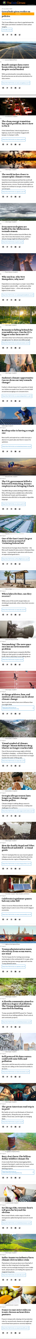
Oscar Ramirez (8, 116)
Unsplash (13, 893)
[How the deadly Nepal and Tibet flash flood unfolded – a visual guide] (18, 830)
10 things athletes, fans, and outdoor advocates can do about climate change (18, 696)
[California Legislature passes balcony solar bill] (18, 884)
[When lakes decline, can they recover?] (18, 579)
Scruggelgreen (8, 1151)
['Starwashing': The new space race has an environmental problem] (18, 629)
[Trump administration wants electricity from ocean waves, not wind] (18, 934)
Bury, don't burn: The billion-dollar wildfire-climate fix (16, 1157)
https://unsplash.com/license (22, 893)
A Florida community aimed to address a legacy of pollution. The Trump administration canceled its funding (17, 1005)
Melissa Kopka (8, 589)
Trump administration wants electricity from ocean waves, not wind (17, 951)
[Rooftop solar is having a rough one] (18, 416)
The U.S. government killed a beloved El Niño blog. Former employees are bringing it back (18, 483)
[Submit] (33, 19)
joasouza (7, 60)
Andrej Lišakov (8, 738)
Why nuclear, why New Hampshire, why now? (13, 278)
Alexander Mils (8, 476)
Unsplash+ (14, 116)
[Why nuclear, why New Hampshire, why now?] (18, 262)
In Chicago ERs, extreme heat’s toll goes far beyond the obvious (17, 1210)
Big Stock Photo (13, 60)
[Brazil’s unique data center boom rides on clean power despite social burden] (18, 50)
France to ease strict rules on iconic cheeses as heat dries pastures (16, 1312)
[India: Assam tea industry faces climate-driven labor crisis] (18, 1243)
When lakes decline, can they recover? (16, 595)
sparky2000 (8, 639)
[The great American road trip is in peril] (18, 1092)
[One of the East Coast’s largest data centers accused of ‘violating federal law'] (18, 523)
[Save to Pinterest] (11, 34)
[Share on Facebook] (3, 34)
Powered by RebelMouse (31, 4)
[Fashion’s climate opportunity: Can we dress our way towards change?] (18, 363)
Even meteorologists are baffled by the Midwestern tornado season (15, 229)
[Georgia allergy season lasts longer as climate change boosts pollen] (18, 781)
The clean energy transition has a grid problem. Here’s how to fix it (17, 123)
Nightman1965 (8, 944)
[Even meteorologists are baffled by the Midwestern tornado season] (18, 212)
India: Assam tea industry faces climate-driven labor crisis (18, 1258)
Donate (18, 14)
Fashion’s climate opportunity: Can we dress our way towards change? (17, 380)
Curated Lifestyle (9, 1203)
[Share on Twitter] (7, 34)
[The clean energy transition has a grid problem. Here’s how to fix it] (18, 106)
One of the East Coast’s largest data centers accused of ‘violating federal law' (17, 540)
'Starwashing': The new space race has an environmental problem (16, 646)
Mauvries (7, 533)
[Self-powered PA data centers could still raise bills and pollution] (18, 1042)
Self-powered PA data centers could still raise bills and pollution (16, 1058)
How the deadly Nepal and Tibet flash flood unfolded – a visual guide (18, 848)
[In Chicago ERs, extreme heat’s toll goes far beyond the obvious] (18, 1193)
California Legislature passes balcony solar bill (17, 899)
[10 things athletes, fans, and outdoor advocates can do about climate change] (18, 679)
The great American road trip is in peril (18, 1107)
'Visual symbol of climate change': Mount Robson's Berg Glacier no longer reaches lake (17, 745)
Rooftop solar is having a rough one (18, 431)
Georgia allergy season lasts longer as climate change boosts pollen (16, 798)
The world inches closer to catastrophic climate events (16, 175)
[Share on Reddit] (19, 34)
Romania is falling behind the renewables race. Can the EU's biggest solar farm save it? (17, 332)
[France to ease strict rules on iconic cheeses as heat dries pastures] (18, 1295)
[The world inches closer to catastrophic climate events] (18, 159)
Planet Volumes (8, 272)
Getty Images (8, 169)
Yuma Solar (7, 893)
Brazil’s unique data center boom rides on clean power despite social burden (15, 67)
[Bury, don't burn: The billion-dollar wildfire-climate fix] (18, 1141)
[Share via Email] (15, 34)
